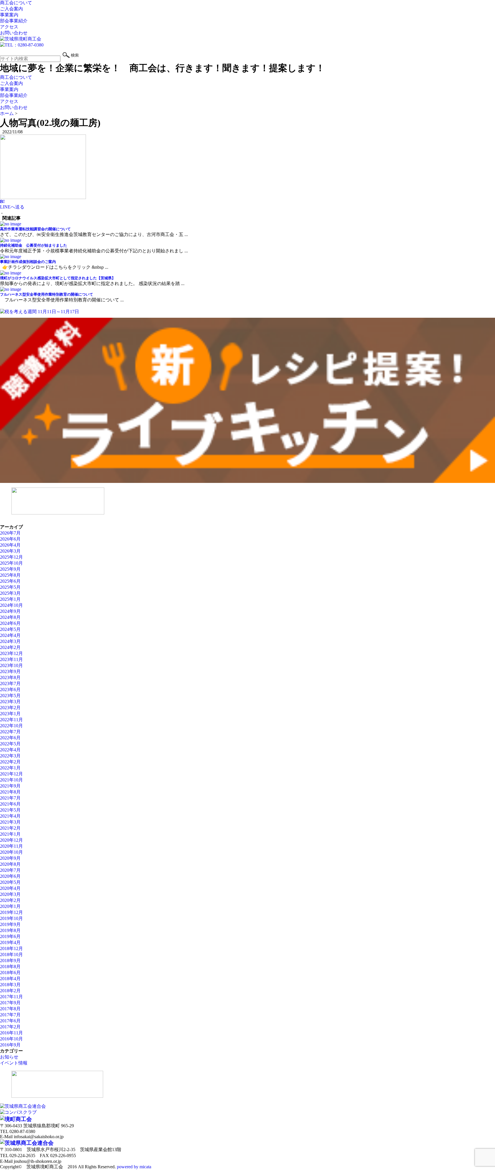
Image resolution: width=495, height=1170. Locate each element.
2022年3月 (10, 755)
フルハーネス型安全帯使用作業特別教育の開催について (46, 294)
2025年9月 (10, 569)
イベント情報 (14, 1062)
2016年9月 (10, 1044)
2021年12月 (11, 773)
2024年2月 (10, 647)
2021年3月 (10, 822)
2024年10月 (11, 605)
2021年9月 (10, 785)
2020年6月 (10, 876)
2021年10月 (11, 779)
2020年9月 (10, 858)
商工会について (16, 2)
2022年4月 (10, 749)
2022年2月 (10, 761)
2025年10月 (11, 563)
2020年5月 (10, 882)
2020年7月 (10, 870)
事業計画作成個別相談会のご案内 (28, 262)
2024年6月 (10, 623)
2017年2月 (10, 1026)
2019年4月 (10, 942)
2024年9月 (10, 611)
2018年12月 (11, 948)
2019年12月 (11, 912)
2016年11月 (11, 1032)
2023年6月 (10, 689)
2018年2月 (10, 990)
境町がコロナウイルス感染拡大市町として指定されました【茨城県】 (57, 278)
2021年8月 (10, 791)
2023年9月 (10, 671)
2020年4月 (10, 888)
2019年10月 (11, 918)
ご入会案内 (11, 8)
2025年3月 (10, 593)
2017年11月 (11, 996)
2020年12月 (11, 840)
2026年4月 (10, 545)
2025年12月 (11, 557)
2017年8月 (10, 1008)
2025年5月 (10, 587)
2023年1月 (10, 713)
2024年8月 (10, 617)
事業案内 (9, 14)
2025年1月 (10, 599)
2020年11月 (11, 846)
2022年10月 (11, 725)
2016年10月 (11, 1038)
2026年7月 (10, 533)
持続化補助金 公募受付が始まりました (33, 245)
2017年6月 (10, 1020)
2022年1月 (10, 767)
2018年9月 (10, 960)
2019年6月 (10, 936)
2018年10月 (11, 954)
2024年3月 (10, 641)
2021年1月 (10, 834)
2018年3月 (10, 984)
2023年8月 (10, 677)
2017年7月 (10, 1014)
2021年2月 (10, 828)
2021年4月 (10, 816)
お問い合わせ (14, 32)
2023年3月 (10, 701)
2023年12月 (11, 653)
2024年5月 (10, 629)
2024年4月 (10, 635)
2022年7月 (10, 731)
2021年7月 (10, 797)
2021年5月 (10, 810)
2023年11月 (11, 659)
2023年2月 (10, 707)
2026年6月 (10, 539)
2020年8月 (10, 864)
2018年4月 (10, 978)
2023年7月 (10, 683)
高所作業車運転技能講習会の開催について (35, 229)
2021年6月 (10, 804)
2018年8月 (10, 966)
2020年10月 (11, 852)
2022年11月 (11, 719)
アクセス (9, 26)
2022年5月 (10, 743)
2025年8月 (10, 575)
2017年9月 (10, 1002)
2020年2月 (10, 900)
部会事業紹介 (14, 20)
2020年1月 (10, 906)
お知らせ (9, 1056)
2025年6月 (10, 581)
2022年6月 (10, 737)
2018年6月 (10, 972)
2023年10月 (11, 665)
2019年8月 (10, 930)
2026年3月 (10, 551)
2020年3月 (10, 894)
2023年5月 (10, 695)
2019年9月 (10, 924)
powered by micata (133, 1166)
